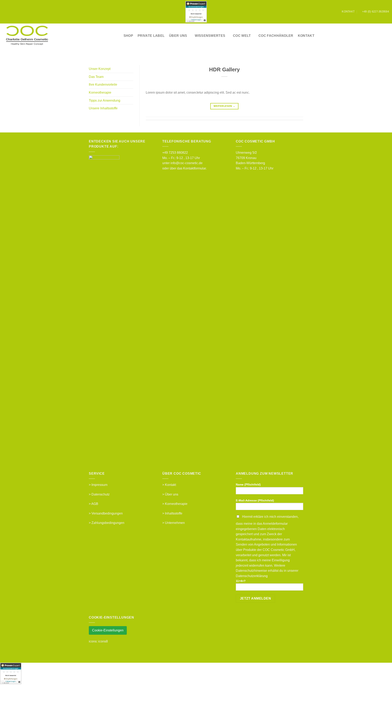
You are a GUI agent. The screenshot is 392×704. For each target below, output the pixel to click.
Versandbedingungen (107, 513)
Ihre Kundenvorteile (103, 84)
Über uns (171, 494)
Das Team (96, 76)
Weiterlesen (224, 106)
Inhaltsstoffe (173, 513)
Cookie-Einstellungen (108, 630)
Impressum (99, 485)
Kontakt (306, 35)
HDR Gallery (224, 69)
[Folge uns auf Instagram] (333, 11)
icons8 (103, 641)
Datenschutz (100, 494)
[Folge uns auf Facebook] (329, 11)
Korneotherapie (100, 92)
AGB (94, 504)
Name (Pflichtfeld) (248, 484)
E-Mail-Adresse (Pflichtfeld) (255, 500)
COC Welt (242, 35)
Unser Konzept (99, 69)
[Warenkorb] (387, 35)
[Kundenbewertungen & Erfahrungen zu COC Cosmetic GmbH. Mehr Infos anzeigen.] (196, 12)
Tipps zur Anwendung (104, 100)
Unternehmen (175, 523)
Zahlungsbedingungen (107, 523)
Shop (128, 35)
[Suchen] (370, 35)
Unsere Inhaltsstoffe (103, 108)
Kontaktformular (194, 168)
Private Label (151, 35)
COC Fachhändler (275, 35)
